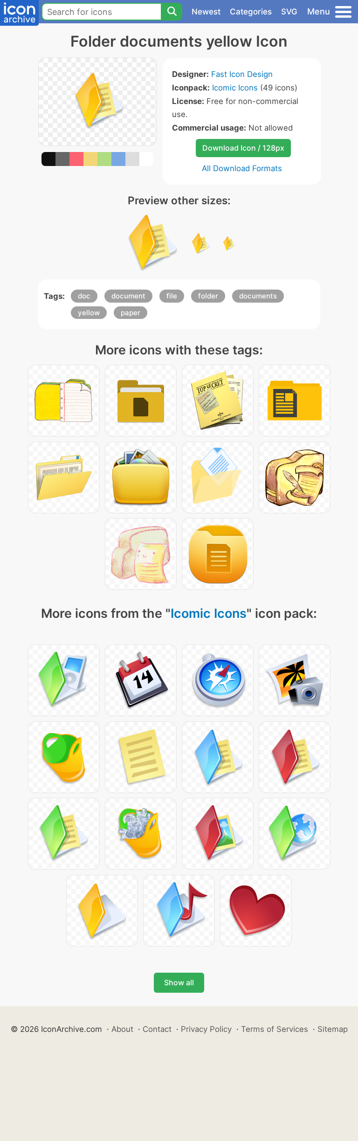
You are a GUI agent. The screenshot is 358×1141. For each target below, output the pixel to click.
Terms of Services (274, 1029)
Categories (251, 11)
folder (208, 295)
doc (84, 295)
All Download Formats (242, 168)
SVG (289, 11)
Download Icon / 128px (243, 147)
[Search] (171, 12)
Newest (206, 11)
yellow (89, 312)
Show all (179, 982)
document (128, 295)
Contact (157, 1029)
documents (258, 295)
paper (130, 312)
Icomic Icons (235, 87)
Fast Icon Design (242, 74)
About (122, 1029)
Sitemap (332, 1029)
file (171, 295)
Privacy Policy (206, 1029)
